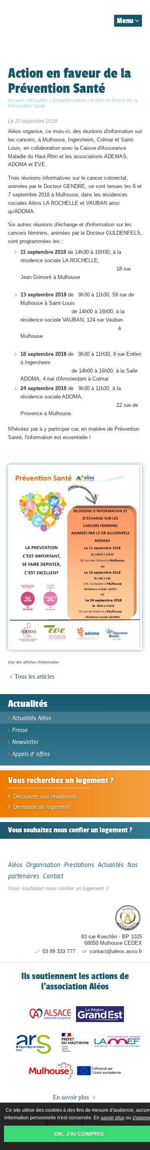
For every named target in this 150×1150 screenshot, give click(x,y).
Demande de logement (41, 806)
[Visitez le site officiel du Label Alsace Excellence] (128, 918)
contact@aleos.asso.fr (115, 951)
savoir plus (112, 1118)
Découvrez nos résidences (44, 796)
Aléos (80, 917)
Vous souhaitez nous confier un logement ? (58, 888)
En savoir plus (71, 1097)
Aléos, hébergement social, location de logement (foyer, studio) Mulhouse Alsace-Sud (45, 19)
